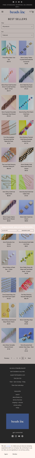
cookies (8, 446)
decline (15, 454)
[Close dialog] (34, 225)
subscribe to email (26, 230)
